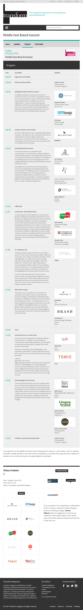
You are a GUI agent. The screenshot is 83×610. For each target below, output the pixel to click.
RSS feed (69, 606)
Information (39, 44)
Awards (77, 1)
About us (52, 1)
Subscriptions (68, 1)
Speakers (17, 44)
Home (7, 44)
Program (27, 44)
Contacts (59, 1)
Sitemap (77, 606)
